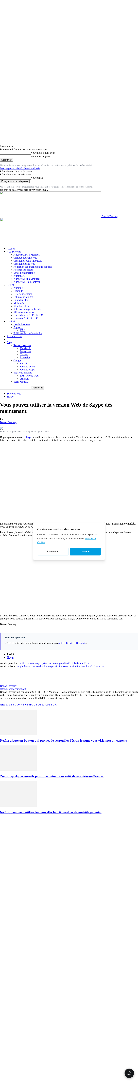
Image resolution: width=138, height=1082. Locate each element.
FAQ (23, 330)
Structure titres (21, 306)
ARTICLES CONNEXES (15, 704)
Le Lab (10, 284)
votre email (37, 177)
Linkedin (25, 357)
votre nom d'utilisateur (43, 152)
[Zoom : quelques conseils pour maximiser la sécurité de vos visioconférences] (18, 769)
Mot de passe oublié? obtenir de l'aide (20, 168)
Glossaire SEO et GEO (25, 318)
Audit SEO (19, 275)
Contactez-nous (21, 324)
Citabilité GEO (21, 290)
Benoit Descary (8, 422)
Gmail (23, 363)
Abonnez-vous (14, 336)
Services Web (14, 393)
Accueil (11, 248)
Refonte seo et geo (23, 269)
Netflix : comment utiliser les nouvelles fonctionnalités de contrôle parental (50, 812)
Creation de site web (24, 263)
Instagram (25, 351)
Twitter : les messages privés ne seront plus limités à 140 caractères (53, 663)
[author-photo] (8, 682)
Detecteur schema (22, 294)
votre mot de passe (41, 156)
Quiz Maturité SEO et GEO (28, 315)
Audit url (18, 287)
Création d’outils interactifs (27, 260)
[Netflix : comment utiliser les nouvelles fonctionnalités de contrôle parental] (18, 805)
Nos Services (14, 251)
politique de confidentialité (79, 165)
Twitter (24, 354)
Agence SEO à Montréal (26, 281)
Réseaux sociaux (22, 345)
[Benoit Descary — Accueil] (50, 242)
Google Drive (27, 366)
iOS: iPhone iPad (29, 375)
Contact (11, 321)
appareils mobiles (22, 372)
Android (24, 378)
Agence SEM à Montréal (26, 278)
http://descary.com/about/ (13, 689)
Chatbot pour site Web (25, 257)
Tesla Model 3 (21, 381)
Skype (10, 396)
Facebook (25, 348)
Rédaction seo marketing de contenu (32, 266)
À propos (18, 327)
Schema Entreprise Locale (27, 309)
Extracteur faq (20, 300)
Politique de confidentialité (27, 333)
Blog (9, 342)
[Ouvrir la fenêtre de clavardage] (129, 1073)
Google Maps (27, 369)
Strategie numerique (24, 272)
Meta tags (18, 303)
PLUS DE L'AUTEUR (43, 704)
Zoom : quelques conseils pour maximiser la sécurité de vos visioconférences (52, 776)
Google (17, 360)
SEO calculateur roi (23, 312)
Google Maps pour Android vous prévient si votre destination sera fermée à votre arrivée (62, 666)
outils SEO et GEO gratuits (72, 642)
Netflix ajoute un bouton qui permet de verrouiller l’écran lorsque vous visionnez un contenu (63, 740)
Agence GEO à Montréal (26, 254)
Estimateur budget (23, 297)
